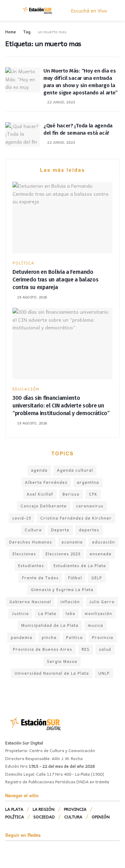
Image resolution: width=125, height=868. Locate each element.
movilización (98, 613)
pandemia (21, 637)
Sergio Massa (62, 661)
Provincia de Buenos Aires (42, 649)
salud (105, 649)
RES (86, 649)
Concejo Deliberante (43, 506)
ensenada (100, 554)
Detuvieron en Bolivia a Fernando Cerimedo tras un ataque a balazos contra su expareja (55, 280)
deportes (89, 530)
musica (95, 625)
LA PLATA (14, 809)
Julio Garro (102, 602)
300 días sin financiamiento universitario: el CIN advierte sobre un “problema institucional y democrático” (61, 406)
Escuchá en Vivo (88, 10)
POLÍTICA (23, 263)
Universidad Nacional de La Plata (52, 673)
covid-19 (21, 518)
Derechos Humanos (30, 542)
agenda (39, 470)
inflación (70, 602)
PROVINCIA (75, 809)
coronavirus (89, 506)
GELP (96, 578)
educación (103, 542)
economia (72, 542)
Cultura (33, 530)
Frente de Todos (40, 578)
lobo (70, 613)
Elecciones (24, 554)
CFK (93, 494)
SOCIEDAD (44, 816)
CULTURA (73, 816)
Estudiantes (31, 565)
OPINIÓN (101, 816)
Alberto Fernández (46, 482)
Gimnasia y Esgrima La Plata (62, 589)
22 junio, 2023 (60, 102)
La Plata (47, 613)
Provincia (102, 637)
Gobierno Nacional (30, 602)
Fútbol (75, 578)
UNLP (104, 673)
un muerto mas (52, 31)
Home (10, 31)
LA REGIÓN (44, 809)
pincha (49, 637)
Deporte (60, 530)
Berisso (71, 494)
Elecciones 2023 (62, 554)
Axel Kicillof (40, 494)
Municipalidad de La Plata (49, 625)
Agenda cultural (75, 470)
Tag (27, 31)
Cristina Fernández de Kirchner (76, 518)
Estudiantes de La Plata (79, 565)
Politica (74, 637)
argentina (88, 482)
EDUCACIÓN (25, 389)
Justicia (20, 613)
